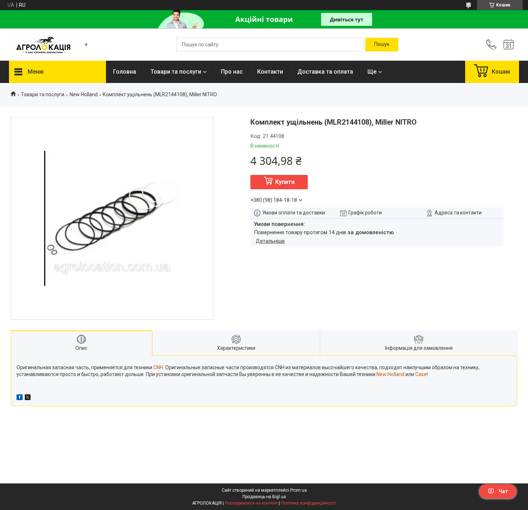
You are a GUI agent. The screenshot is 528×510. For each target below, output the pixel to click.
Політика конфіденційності (308, 503)
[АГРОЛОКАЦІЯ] (43, 45)
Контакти (270, 71)
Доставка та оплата (325, 71)
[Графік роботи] (509, 44)
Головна (124, 71)
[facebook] (20, 398)
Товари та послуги (175, 71)
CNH (158, 367)
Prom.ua (298, 490)
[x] (28, 398)
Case (421, 374)
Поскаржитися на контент (251, 503)
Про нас (232, 71)
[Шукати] (381, 44)
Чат (503, 491)
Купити (285, 181)
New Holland (84, 94)
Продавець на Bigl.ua (264, 496)
